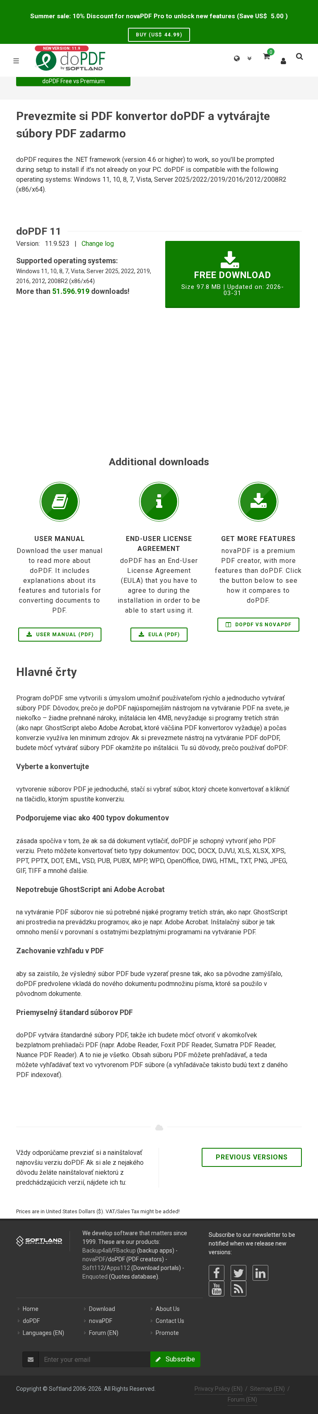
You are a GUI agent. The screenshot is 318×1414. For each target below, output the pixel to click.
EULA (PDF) (163, 634)
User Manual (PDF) (64, 634)
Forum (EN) (242, 1399)
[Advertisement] (159, 396)
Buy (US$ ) (159, 35)
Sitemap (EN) (267, 1388)
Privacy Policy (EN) (219, 1388)
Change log (98, 244)
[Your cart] (266, 55)
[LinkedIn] (260, 1273)
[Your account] (284, 59)
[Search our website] (299, 55)
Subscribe (178, 1359)
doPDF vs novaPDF (263, 625)
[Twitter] (238, 1273)
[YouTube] (216, 1288)
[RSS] (238, 1288)
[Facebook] (216, 1273)
